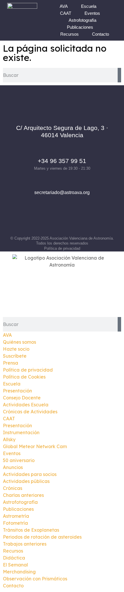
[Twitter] (70, 220)
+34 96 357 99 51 (62, 160)
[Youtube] (86, 220)
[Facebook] (38, 220)
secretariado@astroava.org (62, 192)
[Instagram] (54, 220)
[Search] (119, 75)
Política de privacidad (62, 248)
